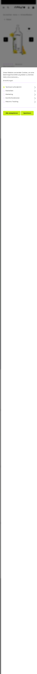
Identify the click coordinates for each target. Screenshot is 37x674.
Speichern (27, 113)
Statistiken (9, 91)
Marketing (9, 94)
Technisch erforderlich (13, 87)
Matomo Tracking (12, 101)
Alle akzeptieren (12, 113)
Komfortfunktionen (13, 98)
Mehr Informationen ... (11, 77)
